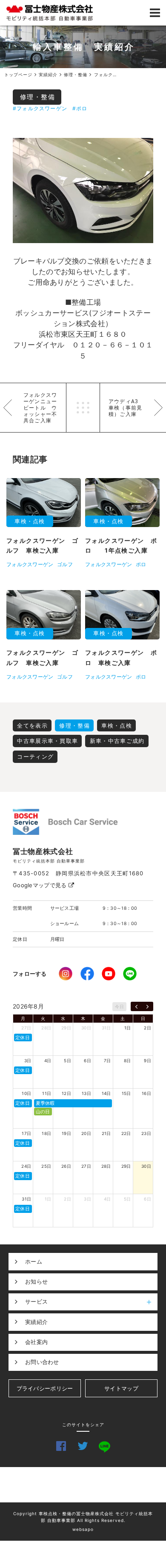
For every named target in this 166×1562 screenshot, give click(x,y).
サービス (36, 1301)
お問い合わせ (42, 1362)
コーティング (35, 756)
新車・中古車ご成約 (117, 740)
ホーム (33, 1261)
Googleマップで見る (41, 885)
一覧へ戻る (83, 407)
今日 (119, 1006)
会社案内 (36, 1341)
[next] (147, 1006)
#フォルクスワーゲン (40, 108)
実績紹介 (36, 1321)
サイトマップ (121, 1388)
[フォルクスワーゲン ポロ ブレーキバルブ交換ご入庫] (83, 191)
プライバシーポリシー (45, 1388)
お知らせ (36, 1281)
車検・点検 (116, 725)
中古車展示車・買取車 (47, 740)
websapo (83, 1529)
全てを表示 (32, 725)
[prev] (136, 1006)
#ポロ (80, 108)
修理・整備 (37, 97)
